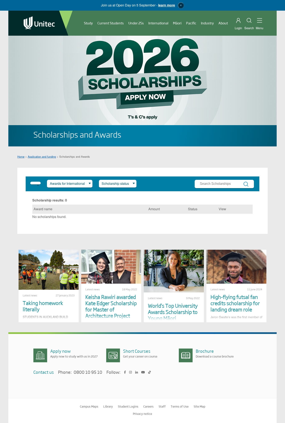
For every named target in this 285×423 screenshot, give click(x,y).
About (223, 23)
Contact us (43, 372)
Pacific (191, 23)
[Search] (245, 184)
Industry (207, 23)
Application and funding (42, 157)
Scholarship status (115, 183)
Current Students (110, 23)
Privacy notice (142, 414)
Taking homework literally (43, 306)
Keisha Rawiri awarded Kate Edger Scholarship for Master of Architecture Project (111, 306)
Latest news (30, 295)
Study (88, 23)
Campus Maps (89, 406)
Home (20, 157)
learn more (166, 5)
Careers (148, 406)
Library (108, 406)
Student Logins (128, 406)
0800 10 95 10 (88, 372)
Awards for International (67, 183)
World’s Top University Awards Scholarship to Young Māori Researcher (173, 315)
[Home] (39, 23)
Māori (177, 23)
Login (238, 28)
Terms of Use (180, 406)
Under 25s (136, 23)
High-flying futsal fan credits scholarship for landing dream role (235, 303)
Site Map (199, 406)
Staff (162, 406)
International (158, 23)
